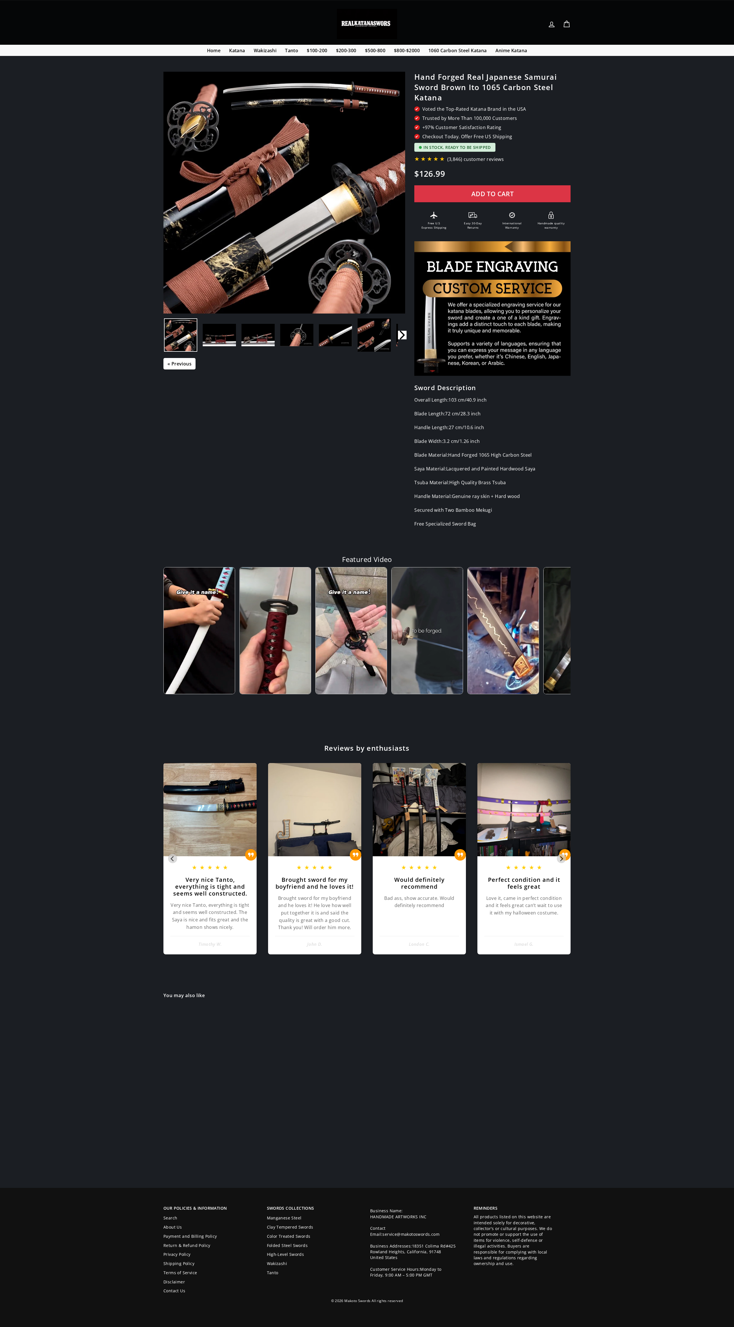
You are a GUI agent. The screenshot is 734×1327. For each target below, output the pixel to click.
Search (170, 1218)
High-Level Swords (285, 1254)
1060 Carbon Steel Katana (457, 50)
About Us (172, 1227)
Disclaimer (174, 1282)
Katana (237, 50)
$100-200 (317, 50)
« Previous (179, 364)
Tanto (291, 50)
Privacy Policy (177, 1254)
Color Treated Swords (289, 1236)
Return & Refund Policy (186, 1245)
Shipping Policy (178, 1263)
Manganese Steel (284, 1218)
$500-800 (375, 50)
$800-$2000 (407, 50)
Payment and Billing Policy (190, 1236)
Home (214, 50)
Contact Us (174, 1290)
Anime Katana (511, 50)
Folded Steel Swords (287, 1245)
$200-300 (346, 50)
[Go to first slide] (561, 858)
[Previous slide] (172, 858)
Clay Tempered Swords (290, 1227)
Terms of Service (180, 1272)
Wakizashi (265, 50)
